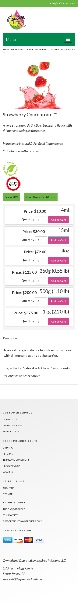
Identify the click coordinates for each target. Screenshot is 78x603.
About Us (8, 488)
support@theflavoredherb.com (22, 521)
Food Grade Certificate (40, 197)
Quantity (27, 219)
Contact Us (10, 419)
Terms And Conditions (16, 459)
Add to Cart (58, 219)
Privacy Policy (11, 465)
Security (8, 471)
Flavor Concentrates (13, 49)
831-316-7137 (10, 515)
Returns (8, 453)
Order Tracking (12, 425)
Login (55, 3)
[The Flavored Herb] (16, 19)
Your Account (67, 3)
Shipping (8, 447)
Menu (11, 39)
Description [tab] (10, 338)
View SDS (11, 197)
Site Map (7, 494)
